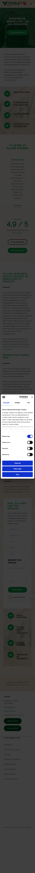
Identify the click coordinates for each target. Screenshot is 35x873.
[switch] (30, 442)
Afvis (17, 474)
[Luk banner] (32, 397)
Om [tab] (28, 402)
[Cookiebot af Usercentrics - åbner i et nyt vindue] (20, 397)
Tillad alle (17, 463)
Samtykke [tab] (6, 402)
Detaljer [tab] (17, 402)
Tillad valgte (17, 469)
